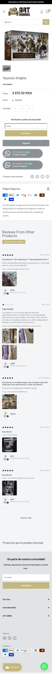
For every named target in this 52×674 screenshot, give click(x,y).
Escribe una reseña (14, 242)
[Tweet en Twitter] (42, 176)
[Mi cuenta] (41, 11)
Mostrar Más (26, 518)
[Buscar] (46, 22)
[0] (47, 11)
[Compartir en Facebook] (32, 176)
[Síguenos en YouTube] (15, 638)
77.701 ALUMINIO (12, 435)
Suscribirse (26, 585)
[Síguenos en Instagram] (9, 638)
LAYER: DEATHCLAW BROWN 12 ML (17, 392)
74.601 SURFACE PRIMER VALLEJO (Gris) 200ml (20, 478)
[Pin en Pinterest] (37, 176)
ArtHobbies (8, 84)
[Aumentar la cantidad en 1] (29, 108)
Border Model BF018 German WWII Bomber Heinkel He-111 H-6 (24, 326)
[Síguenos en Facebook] (4, 638)
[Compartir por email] (47, 176)
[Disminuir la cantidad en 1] (15, 108)
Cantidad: (7, 108)
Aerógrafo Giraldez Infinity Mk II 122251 (18, 269)
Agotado (26, 143)
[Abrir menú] (4, 12)
